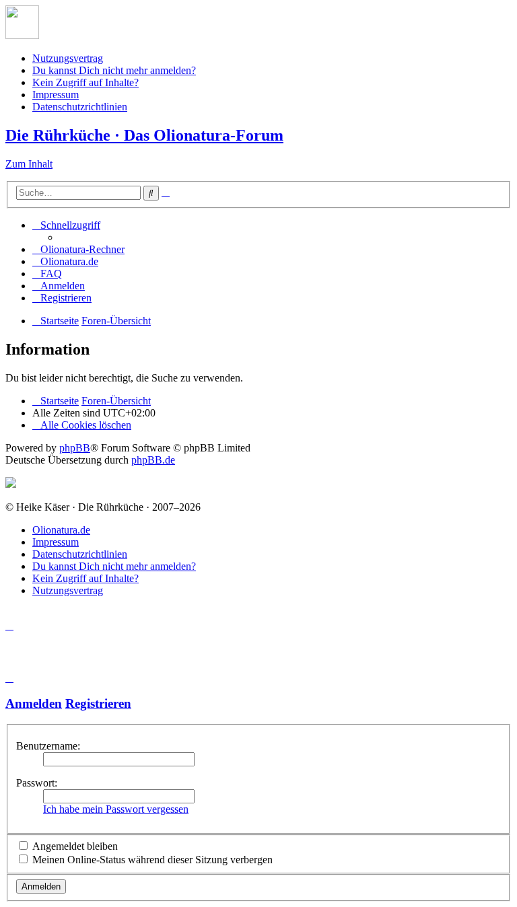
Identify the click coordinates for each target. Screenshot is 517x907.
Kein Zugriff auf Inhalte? (85, 82)
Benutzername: (48, 746)
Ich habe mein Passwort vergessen (115, 809)
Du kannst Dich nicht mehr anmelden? (114, 70)
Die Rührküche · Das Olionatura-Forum (144, 135)
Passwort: (36, 783)
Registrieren (98, 703)
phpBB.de (153, 460)
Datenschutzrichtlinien (79, 106)
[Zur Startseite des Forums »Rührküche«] (22, 35)
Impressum (55, 94)
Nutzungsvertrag (67, 58)
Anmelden (33, 703)
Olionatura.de (61, 530)
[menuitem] (78, 249)
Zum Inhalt (29, 164)
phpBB (74, 448)
